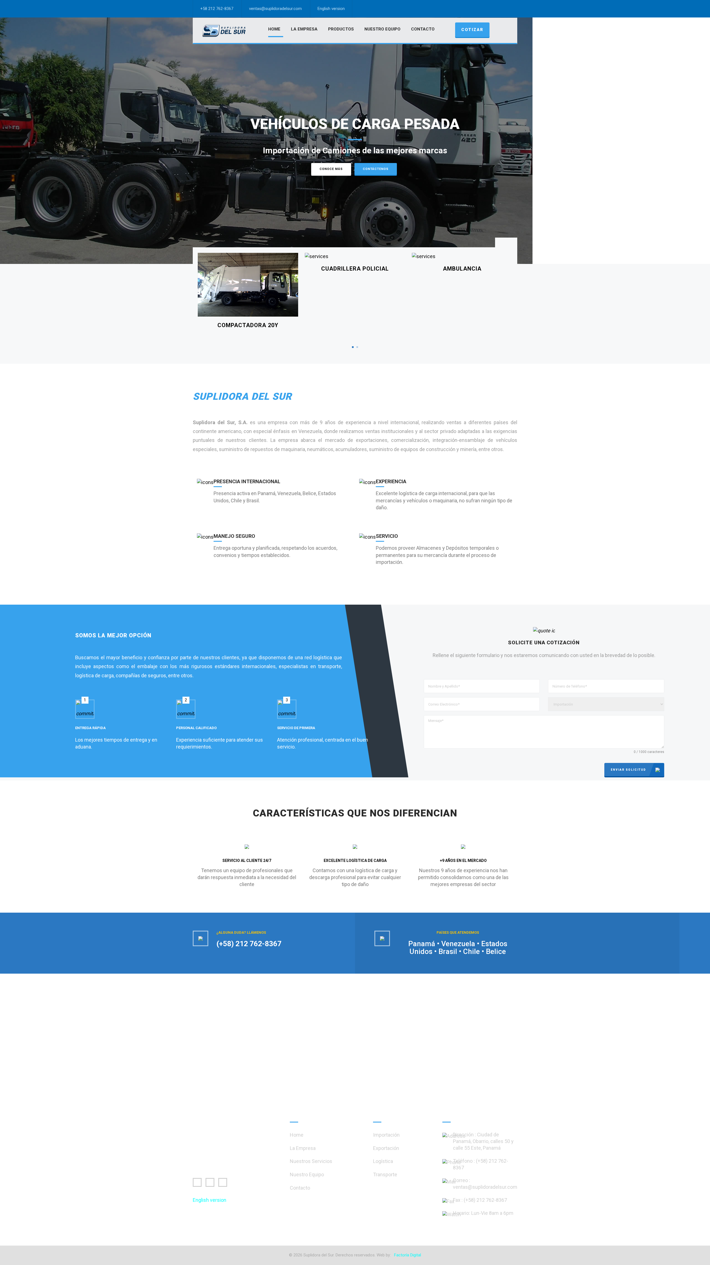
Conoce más (331, 169)
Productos (341, 29)
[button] (25, 145)
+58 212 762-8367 (216, 8)
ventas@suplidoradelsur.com (275, 8)
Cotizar (472, 29)
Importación (386, 1135)
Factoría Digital (407, 1255)
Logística (383, 1161)
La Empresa (304, 29)
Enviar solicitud (628, 769)
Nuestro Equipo (382, 29)
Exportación (386, 1148)
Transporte (385, 1174)
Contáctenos (376, 169)
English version (331, 8)
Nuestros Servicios (311, 1161)
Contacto (423, 29)
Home (274, 29)
